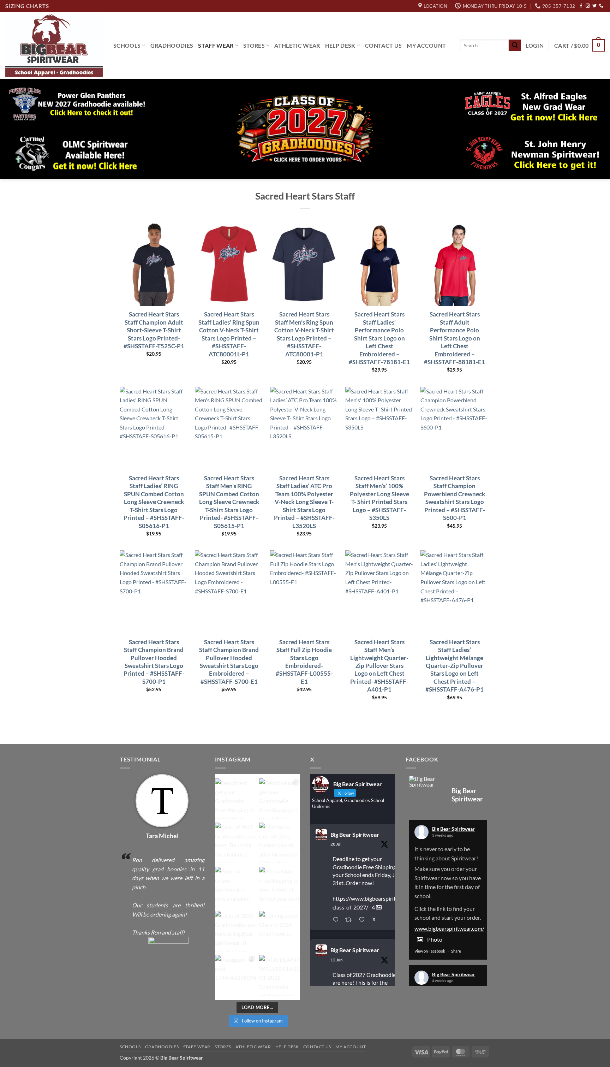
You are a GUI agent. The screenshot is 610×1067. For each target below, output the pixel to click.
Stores (254, 45)
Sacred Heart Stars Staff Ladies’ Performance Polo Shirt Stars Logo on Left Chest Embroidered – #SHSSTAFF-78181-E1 (379, 338)
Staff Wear (215, 45)
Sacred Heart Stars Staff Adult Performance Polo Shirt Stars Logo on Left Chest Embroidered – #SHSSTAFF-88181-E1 (454, 338)
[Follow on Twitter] (594, 6)
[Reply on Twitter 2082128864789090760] (337, 920)
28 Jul (335, 844)
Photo (434, 939)
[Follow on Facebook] (581, 6)
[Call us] (601, 6)
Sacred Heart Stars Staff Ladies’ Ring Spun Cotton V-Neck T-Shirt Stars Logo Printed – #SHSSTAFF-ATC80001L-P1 (228, 333)
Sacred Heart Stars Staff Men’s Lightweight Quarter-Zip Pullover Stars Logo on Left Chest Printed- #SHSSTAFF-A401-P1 (379, 665)
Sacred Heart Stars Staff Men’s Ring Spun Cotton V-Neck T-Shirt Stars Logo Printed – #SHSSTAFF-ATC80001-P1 (304, 333)
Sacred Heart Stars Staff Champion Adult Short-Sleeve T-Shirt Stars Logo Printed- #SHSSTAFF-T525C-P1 (154, 330)
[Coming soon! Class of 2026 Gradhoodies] (279, 931)
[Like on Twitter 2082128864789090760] (364, 920)
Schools (126, 45)
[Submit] (515, 46)
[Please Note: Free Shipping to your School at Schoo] (279, 887)
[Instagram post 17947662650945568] (235, 975)
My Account (426, 45)
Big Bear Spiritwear (354, 834)
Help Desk (340, 45)
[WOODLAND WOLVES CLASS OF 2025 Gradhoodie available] (279, 975)
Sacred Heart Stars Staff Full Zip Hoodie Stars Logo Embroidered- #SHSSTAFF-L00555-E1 (304, 661)
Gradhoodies (171, 45)
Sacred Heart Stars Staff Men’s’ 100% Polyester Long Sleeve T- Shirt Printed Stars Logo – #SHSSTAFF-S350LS (379, 497)
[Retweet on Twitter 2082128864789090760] (350, 920)
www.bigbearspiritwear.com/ (449, 928)
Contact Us (383, 45)
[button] (535, 45)
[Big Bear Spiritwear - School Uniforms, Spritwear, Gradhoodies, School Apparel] (54, 45)
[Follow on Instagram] (588, 6)
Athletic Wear (297, 45)
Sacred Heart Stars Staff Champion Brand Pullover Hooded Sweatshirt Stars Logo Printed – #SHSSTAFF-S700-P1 (154, 661)
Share (456, 951)
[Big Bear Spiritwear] (426, 781)
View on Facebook (429, 951)
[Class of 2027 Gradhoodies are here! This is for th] (235, 843)
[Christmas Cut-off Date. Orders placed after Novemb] (279, 843)
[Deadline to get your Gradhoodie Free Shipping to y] (235, 798)
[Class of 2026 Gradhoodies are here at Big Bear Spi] (235, 931)
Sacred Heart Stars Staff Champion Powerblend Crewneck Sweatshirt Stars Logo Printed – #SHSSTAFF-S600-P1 (454, 497)
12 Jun (336, 959)
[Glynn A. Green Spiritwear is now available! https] (235, 887)
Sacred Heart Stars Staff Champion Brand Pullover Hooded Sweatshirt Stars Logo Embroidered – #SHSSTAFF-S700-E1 (229, 661)
